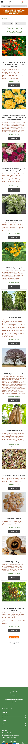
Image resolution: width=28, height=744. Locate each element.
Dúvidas (4, 717)
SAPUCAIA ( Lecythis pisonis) (14, 562)
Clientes (4, 720)
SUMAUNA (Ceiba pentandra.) (14, 430)
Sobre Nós (4, 712)
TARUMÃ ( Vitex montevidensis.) (14, 374)
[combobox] (12, 6)
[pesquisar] (25, 6)
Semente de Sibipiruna (14, 518)
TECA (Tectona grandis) (14, 317)
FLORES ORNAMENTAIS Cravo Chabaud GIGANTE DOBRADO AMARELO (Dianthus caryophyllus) (14, 117)
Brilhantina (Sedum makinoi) (14, 220)
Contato (4, 726)
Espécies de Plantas (11, 16)
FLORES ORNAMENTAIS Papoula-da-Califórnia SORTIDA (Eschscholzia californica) (14, 64)
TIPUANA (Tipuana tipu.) (14, 268)
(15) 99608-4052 (8, 734)
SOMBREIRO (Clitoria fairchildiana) (14, 475)
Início (3, 16)
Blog (3, 723)
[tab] (7, 23)
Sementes (19, 16)
